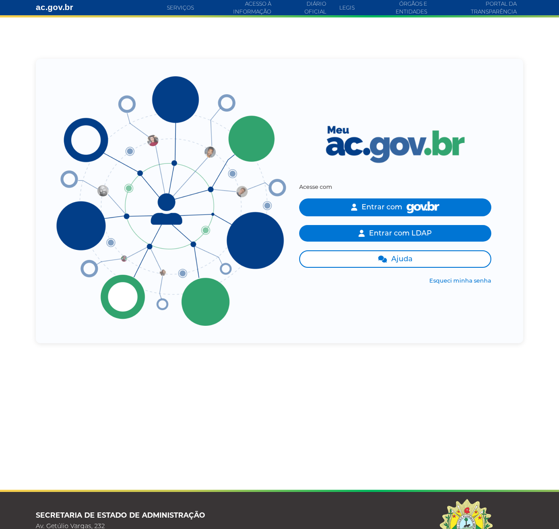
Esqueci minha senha (460, 280)
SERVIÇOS (180, 7)
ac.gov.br (54, 7)
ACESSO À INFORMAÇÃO (252, 7)
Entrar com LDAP (400, 233)
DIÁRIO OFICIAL (315, 7)
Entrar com (382, 207)
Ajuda (402, 259)
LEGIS (347, 7)
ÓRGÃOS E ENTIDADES (411, 7)
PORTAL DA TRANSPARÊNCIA (494, 7)
